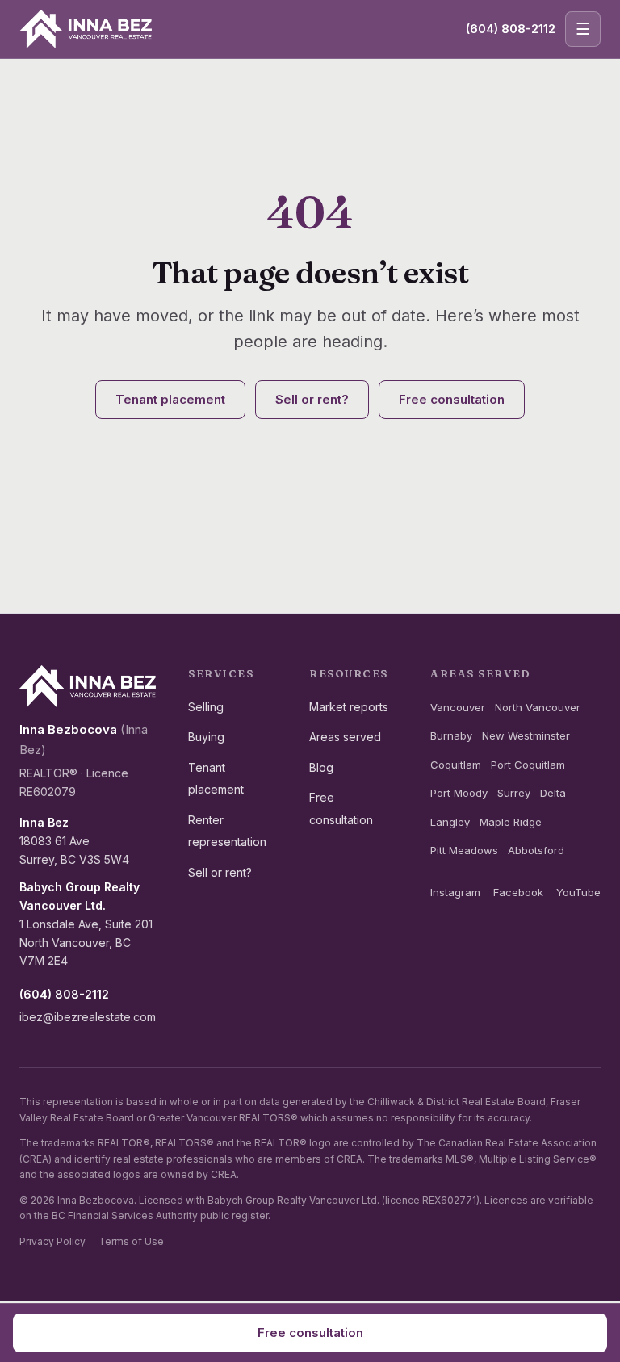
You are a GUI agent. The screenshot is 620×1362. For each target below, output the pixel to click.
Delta (553, 792)
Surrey (513, 792)
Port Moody (459, 792)
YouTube (578, 892)
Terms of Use (131, 1241)
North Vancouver (537, 707)
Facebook (518, 892)
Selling (206, 707)
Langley (450, 821)
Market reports (348, 707)
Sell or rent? (312, 399)
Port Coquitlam (528, 764)
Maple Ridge (511, 821)
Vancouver (457, 707)
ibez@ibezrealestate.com (87, 1017)
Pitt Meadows (464, 850)
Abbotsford (536, 850)
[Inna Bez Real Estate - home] (85, 29)
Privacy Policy (52, 1241)
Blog (321, 767)
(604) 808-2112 (510, 28)
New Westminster (526, 735)
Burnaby (451, 735)
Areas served (345, 737)
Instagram (455, 892)
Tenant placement (170, 399)
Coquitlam (455, 764)
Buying (206, 737)
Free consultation (452, 399)
